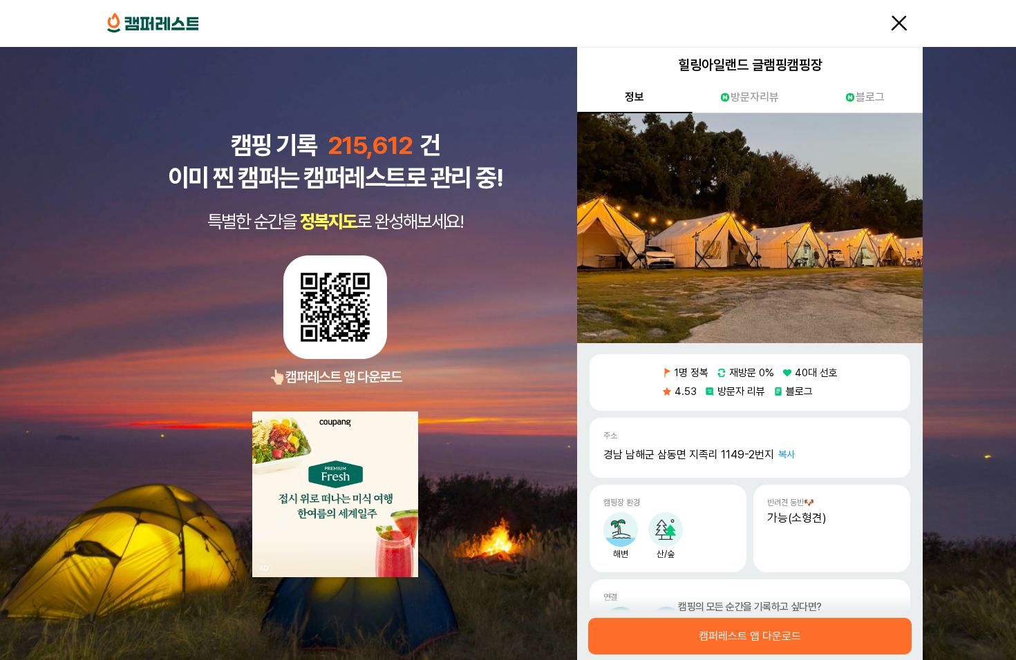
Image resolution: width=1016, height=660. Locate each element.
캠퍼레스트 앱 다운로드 (750, 636)
